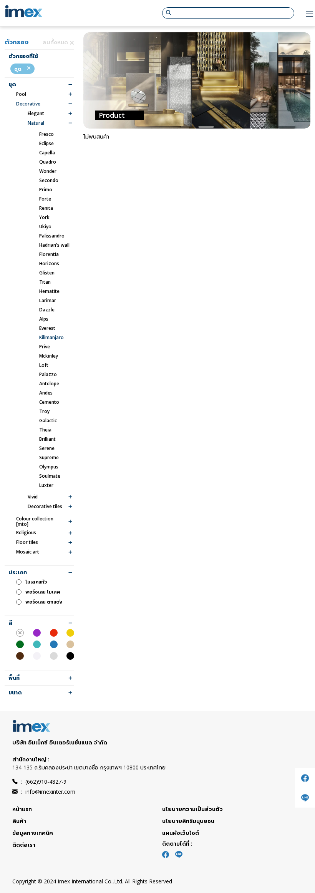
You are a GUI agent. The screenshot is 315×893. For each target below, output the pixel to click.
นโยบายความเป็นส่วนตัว (192, 809)
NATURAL (36, 123)
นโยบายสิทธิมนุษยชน (188, 820)
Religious (26, 532)
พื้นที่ (14, 678)
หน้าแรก (22, 809)
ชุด (18, 68)
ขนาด (15, 692)
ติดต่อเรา (23, 844)
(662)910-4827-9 (43, 781)
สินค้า (19, 820)
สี (10, 623)
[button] (188, 127)
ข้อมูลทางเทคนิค (32, 832)
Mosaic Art (27, 552)
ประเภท (17, 572)
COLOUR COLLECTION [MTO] (34, 521)
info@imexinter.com (48, 791)
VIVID (33, 497)
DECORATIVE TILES (45, 506)
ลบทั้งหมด (56, 42)
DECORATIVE (28, 104)
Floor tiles (27, 542)
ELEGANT (36, 113)
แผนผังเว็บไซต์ (180, 832)
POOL (21, 94)
